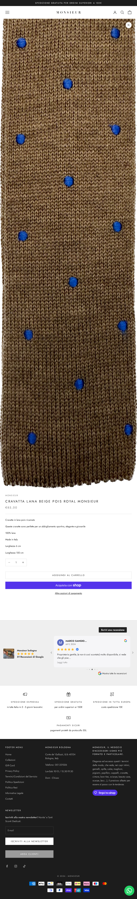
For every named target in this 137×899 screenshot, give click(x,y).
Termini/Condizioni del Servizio (21, 776)
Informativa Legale (14, 793)
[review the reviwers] (125, 640)
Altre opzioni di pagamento (68, 593)
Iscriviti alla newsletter (29, 841)
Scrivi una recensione (112, 630)
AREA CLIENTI (29, 854)
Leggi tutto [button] (62, 662)
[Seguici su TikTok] (24, 866)
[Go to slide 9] (94, 669)
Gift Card (10, 765)
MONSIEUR (11, 495)
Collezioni (10, 760)
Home (8, 754)
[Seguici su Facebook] (7, 866)
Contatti (9, 798)
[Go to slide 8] (92, 669)
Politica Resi (11, 787)
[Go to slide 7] (89, 669)
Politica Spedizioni (14, 782)
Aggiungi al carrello (68, 575)
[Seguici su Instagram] (15, 866)
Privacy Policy (12, 771)
